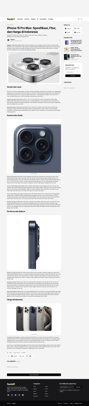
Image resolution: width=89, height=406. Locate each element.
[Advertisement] (43, 8)
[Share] (59, 40)
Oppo (34, 391)
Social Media (43, 19)
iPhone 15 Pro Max (16, 45)
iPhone (11, 24)
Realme (35, 393)
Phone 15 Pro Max (11, 291)
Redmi (46, 393)
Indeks (71, 403)
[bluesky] (15, 395)
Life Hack (26, 19)
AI (37, 19)
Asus (34, 386)
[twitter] (12, 395)
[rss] (22, 395)
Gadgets (33, 19)
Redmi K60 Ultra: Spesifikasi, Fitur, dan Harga (76, 56)
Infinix (46, 388)
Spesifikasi (23, 352)
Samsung (35, 396)
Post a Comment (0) (34, 374)
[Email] (30, 356)
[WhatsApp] (27, 356)
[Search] (81, 19)
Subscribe (73, 75)
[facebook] (8, 395)
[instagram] (19, 395)
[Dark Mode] (78, 19)
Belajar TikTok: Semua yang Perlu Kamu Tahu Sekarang (76, 49)
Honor (46, 386)
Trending (50, 19)
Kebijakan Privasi (78, 403)
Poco (46, 391)
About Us (60, 403)
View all (18, 361)
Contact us (65, 403)
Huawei (35, 388)
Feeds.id (9, 45)
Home (8, 24)
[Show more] (33, 356)
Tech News (20, 19)
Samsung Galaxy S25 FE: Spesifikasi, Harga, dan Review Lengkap (76, 42)
